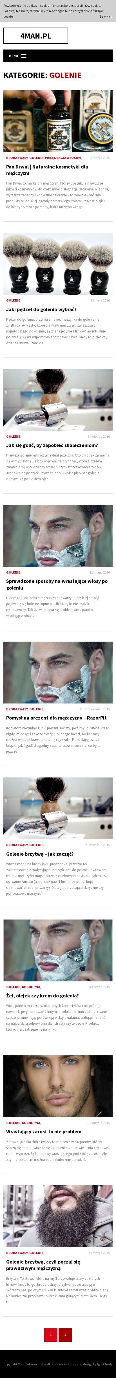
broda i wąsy (17, 158)
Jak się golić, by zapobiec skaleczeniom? (57, 400)
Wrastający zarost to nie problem (57, 1086)
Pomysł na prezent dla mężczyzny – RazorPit (57, 672)
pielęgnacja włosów (63, 158)
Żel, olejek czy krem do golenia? (57, 950)
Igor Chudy (105, 1364)
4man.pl (36, 36)
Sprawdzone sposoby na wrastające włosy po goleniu (57, 536)
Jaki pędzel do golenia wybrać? (57, 264)
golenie (36, 158)
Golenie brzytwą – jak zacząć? (57, 808)
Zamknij (106, 16)
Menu (13, 56)
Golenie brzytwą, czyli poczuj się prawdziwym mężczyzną (57, 1216)
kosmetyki (31, 987)
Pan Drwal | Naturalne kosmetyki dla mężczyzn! (57, 121)
